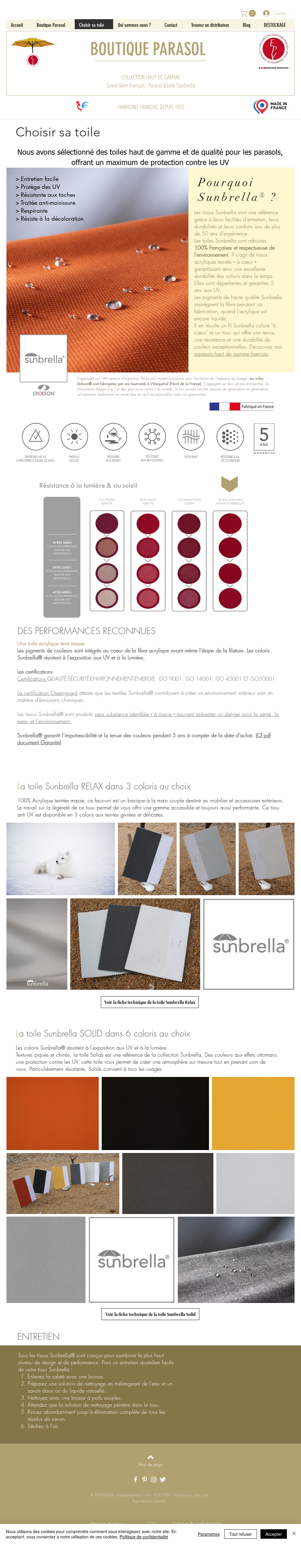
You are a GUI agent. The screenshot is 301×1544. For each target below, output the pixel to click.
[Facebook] (135, 1479)
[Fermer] (293, 1534)
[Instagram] (154, 1479)
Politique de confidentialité (144, 1537)
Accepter (273, 1534)
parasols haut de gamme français (231, 353)
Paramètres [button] (209, 1534)
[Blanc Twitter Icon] (163, 1479)
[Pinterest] (144, 1479)
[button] (248, 13)
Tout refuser (240, 1534)
